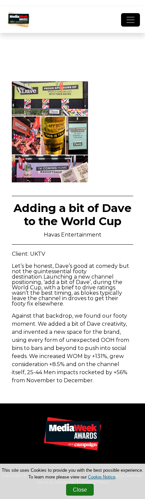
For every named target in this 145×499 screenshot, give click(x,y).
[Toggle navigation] (130, 20)
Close (80, 490)
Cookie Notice (101, 476)
